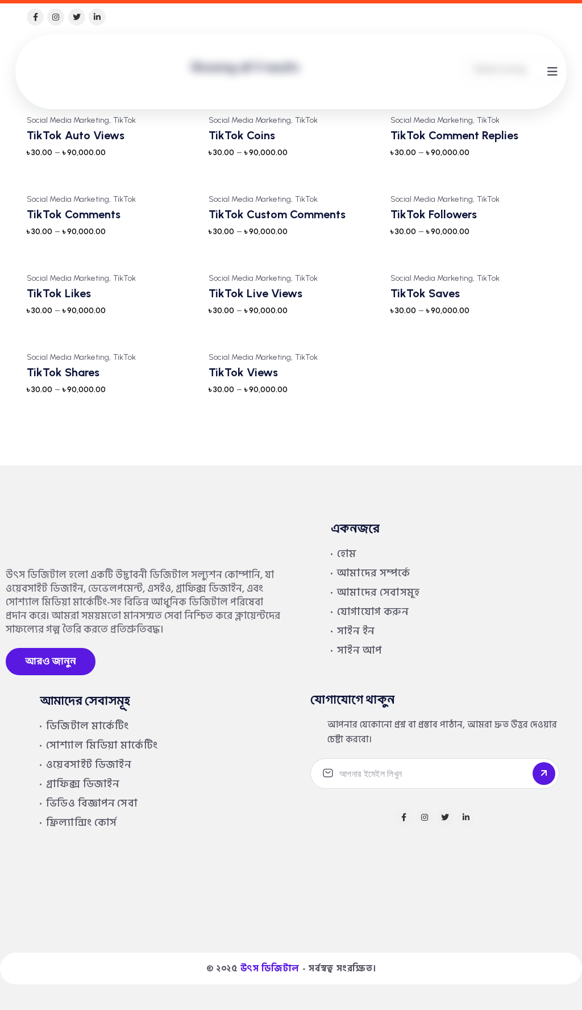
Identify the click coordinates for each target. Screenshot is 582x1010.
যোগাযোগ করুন (373, 612)
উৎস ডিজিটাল (270, 968)
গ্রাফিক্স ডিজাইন (82, 784)
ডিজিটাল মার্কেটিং (87, 726)
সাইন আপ (359, 650)
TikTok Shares (63, 372)
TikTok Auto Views (75, 135)
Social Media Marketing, (69, 120)
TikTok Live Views (255, 293)
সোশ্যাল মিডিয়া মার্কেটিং (101, 745)
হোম (347, 554)
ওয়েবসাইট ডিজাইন (88, 765)
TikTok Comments (73, 214)
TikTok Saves (425, 293)
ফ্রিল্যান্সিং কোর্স (81, 823)
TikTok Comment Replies (454, 135)
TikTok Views (243, 372)
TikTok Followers (433, 214)
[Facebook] (35, 17)
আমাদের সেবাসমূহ (378, 592)
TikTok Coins (242, 135)
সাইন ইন (356, 631)
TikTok (124, 120)
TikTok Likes (59, 293)
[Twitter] (76, 17)
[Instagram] (55, 17)
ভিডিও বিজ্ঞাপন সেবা (92, 803)
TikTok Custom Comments (277, 214)
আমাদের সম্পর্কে (373, 573)
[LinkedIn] (97, 17)
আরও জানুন (50, 661)
